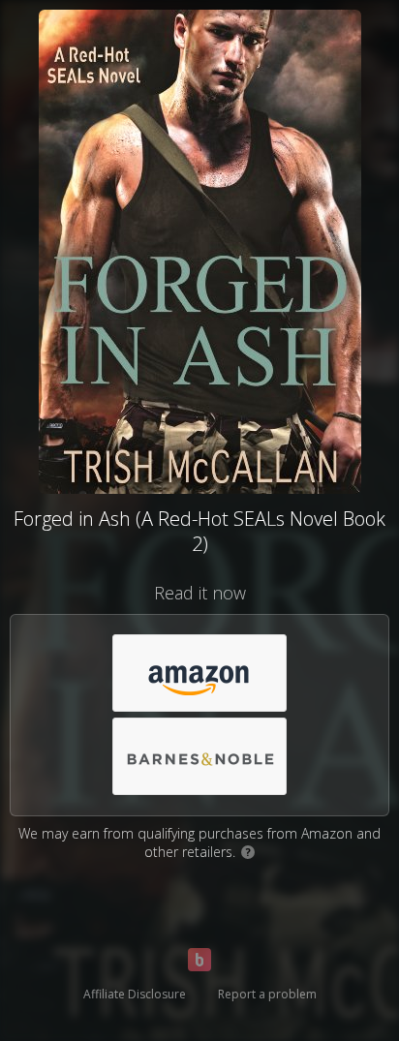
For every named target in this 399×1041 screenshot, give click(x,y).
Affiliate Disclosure (134, 994)
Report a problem (267, 994)
